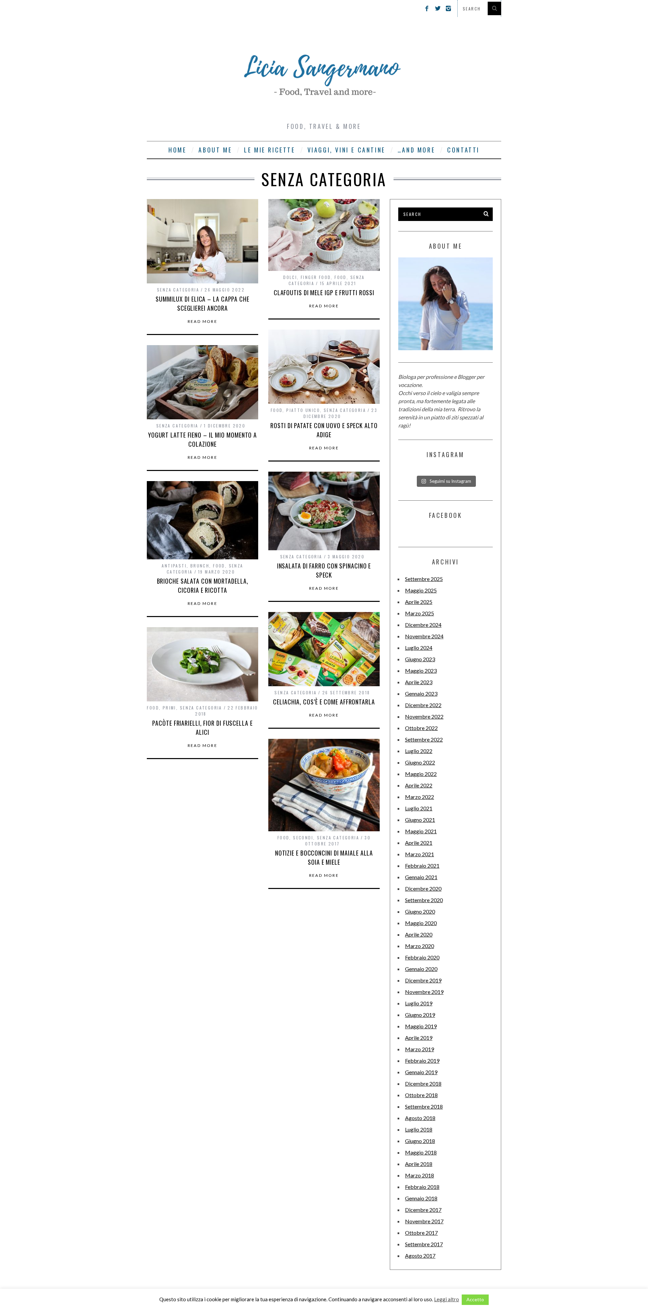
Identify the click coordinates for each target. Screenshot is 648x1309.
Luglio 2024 (418, 647)
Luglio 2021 (418, 808)
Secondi (303, 837)
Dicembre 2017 (423, 1209)
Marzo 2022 (419, 796)
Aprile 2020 (418, 934)
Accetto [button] (475, 1299)
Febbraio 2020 (422, 957)
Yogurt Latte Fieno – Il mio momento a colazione (202, 439)
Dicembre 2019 (423, 980)
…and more (416, 149)
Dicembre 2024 (423, 624)
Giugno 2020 (420, 911)
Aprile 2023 (418, 682)
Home (177, 149)
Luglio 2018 (418, 1129)
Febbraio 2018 (422, 1186)
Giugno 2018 (420, 1141)
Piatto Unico (303, 410)
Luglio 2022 (418, 751)
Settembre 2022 (424, 739)
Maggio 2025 (421, 590)
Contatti (463, 149)
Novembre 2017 (424, 1221)
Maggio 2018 (421, 1152)
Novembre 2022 (424, 716)
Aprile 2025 (418, 601)
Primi (169, 708)
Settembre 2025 (424, 579)
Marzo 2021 (419, 854)
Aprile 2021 (418, 842)
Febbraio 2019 (422, 1060)
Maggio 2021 (421, 831)
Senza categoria (178, 290)
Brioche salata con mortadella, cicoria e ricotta (202, 585)
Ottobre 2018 (421, 1095)
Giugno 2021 (420, 819)
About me (215, 149)
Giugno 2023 (420, 659)
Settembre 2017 (424, 1244)
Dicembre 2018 (423, 1083)
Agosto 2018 (420, 1118)
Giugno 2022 (420, 762)
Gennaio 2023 (421, 693)
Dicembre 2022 (423, 705)
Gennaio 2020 (421, 969)
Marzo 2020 (419, 946)
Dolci (290, 277)
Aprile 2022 (418, 785)
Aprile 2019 (418, 1037)
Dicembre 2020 (423, 888)
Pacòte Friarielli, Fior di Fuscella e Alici (202, 727)
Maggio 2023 (421, 670)
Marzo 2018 (419, 1175)
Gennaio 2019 (421, 1072)
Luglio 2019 (418, 1003)
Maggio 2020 (421, 923)
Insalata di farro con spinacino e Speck (324, 570)
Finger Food (316, 277)
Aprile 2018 (418, 1164)
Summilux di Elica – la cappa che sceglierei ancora (202, 303)
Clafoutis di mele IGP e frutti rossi (324, 292)
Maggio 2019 (421, 1026)
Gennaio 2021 (421, 877)
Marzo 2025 (419, 613)
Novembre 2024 (424, 636)
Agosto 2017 (420, 1255)
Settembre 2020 (424, 900)
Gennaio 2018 (421, 1198)
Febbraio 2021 (422, 865)
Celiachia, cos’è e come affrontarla (324, 701)
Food (340, 277)
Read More (203, 321)
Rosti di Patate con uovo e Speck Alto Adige (323, 430)
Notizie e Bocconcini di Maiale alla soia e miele (324, 857)
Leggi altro (446, 1299)
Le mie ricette (269, 149)
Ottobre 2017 (421, 1232)
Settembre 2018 (424, 1106)
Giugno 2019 (420, 1014)
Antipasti (174, 565)
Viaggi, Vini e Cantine (346, 149)
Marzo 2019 (419, 1049)
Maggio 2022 (421, 774)
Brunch (199, 565)
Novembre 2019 (424, 991)
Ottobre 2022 (421, 728)
